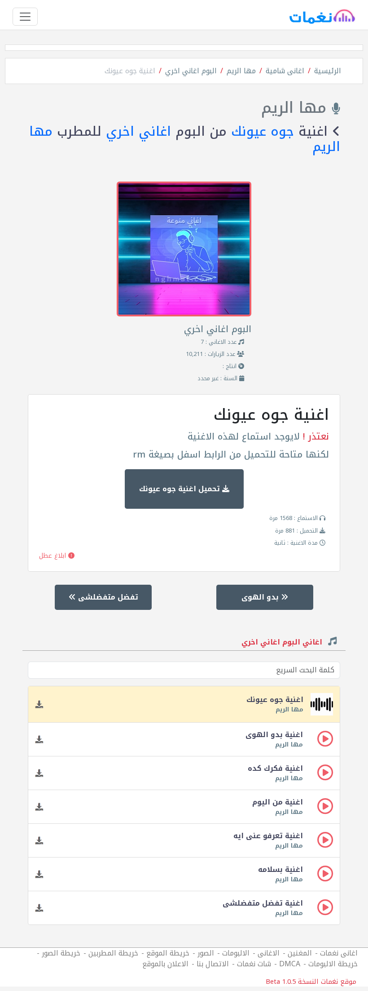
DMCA (289, 964)
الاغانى (269, 953)
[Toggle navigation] (25, 17)
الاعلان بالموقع (165, 964)
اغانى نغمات (339, 953)
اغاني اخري (138, 131)
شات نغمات (254, 964)
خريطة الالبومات (333, 964)
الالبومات (236, 953)
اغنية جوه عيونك (130, 71)
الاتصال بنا (213, 964)
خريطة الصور (61, 953)
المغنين (300, 953)
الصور (205, 953)
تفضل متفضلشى (107, 597)
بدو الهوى (261, 597)
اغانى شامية (285, 71)
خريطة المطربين (113, 953)
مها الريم (241, 71)
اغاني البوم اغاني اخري (282, 643)
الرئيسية (327, 71)
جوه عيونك (262, 131)
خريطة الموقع (167, 953)
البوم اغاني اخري (191, 71)
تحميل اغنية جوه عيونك (180, 489)
